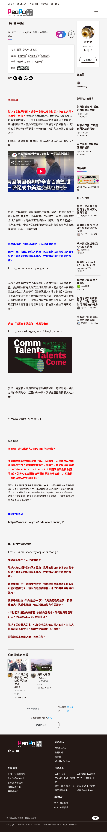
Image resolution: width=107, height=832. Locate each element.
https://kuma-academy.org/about (29, 268)
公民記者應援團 (15, 782)
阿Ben (84, 308)
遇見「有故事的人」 (86, 790)
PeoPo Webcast (16, 778)
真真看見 (85, 286)
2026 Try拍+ (61, 773)
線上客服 (55, 4)
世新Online (86, 250)
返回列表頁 (41, 725)
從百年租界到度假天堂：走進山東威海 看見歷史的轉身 (87, 301)
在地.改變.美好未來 (86, 786)
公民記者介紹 (14, 786)
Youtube (17, 751)
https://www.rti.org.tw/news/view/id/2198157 (36, 331)
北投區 (33, 49)
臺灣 (19, 49)
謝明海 (17, 687)
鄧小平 (30, 61)
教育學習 (22, 56)
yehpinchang (82, 87)
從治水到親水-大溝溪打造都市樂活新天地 (87, 228)
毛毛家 (84, 215)
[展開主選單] (96, 12)
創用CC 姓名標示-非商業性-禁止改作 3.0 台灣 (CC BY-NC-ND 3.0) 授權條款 (23, 68)
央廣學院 (21, 61)
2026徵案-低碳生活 (86, 773)
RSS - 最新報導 (61, 803)
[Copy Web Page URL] (31, 78)
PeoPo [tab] (33, 708)
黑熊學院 (38, 61)
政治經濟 (45, 56)
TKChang (41, 678)
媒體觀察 (33, 56)
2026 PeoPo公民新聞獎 (65, 780)
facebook (9, 751)
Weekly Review (62, 761)
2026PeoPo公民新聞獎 (88, 188)
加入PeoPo (22, 4)
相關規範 (59, 752)
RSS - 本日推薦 (61, 807)
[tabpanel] (41, 718)
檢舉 (71, 34)
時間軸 (58, 756)
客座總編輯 (13, 791)
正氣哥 (84, 323)
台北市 (25, 49)
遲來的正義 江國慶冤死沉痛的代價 (87, 127)
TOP (95, 818)
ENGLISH (34, 4)
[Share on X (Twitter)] (20, 78)
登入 (13, 4)
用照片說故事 (61, 790)
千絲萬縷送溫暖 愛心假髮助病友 (87, 245)
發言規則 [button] (70, 709)
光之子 (84, 234)
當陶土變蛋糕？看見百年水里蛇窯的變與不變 (87, 209)
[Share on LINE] (26, 78)
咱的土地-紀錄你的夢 (65, 786)
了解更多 (88, 60)
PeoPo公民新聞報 (16, 773)
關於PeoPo (60, 748)
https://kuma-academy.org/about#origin (33, 552)
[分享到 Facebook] (15, 78)
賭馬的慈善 (43, 674)
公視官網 (44, 4)
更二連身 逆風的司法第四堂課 (88, 146)
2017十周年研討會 (85, 778)
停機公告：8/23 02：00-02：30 (86, 263)
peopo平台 (86, 268)
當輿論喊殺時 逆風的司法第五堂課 (88, 108)
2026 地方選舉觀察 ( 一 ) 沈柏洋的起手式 (21, 678)
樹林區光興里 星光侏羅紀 (87, 281)
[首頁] (20, 13)
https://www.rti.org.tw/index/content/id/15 (36, 522)
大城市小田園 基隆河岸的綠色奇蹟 (87, 318)
